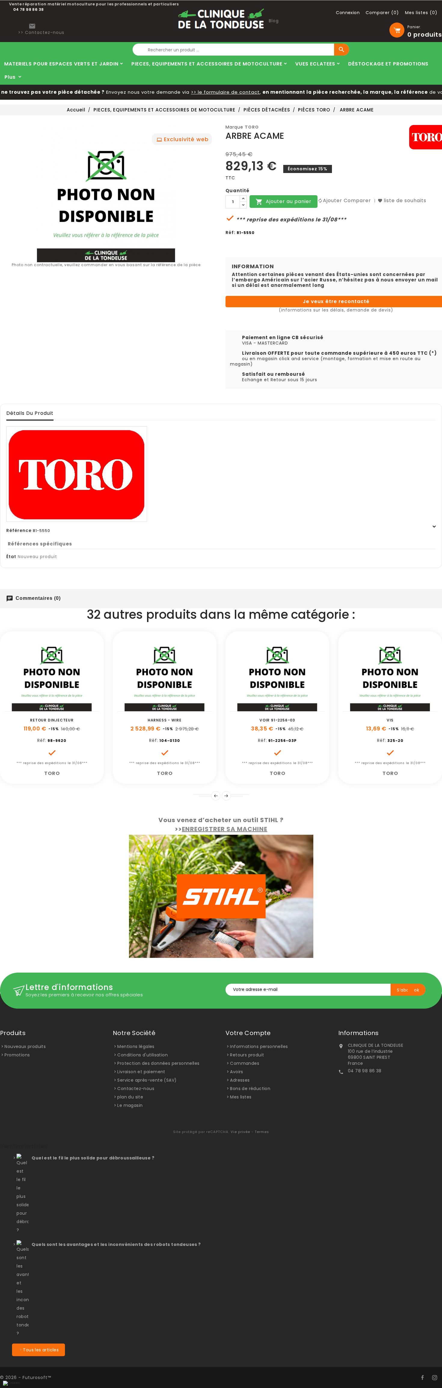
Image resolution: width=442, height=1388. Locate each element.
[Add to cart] (32, 708)
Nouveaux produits (25, 1046)
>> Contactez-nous (41, 32)
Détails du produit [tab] (30, 413)
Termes (262, 1131)
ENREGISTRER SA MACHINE (224, 829)
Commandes (244, 1063)
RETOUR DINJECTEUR (52, 720)
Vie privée (240, 1131)
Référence (19, 530)
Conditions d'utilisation (142, 1055)
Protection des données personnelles (158, 1063)
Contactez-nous (135, 1089)
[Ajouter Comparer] (59, 708)
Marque (234, 127)
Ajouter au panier (284, 202)
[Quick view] (72, 708)
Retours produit (247, 1055)
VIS (390, 720)
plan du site (130, 1097)
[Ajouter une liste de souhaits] (45, 708)
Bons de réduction (250, 1089)
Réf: (230, 232)
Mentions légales (135, 1046)
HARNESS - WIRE (165, 720)
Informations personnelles (259, 1046)
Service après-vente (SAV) (146, 1080)
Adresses (240, 1080)
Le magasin (130, 1105)
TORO (252, 127)
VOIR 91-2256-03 (277, 720)
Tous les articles (41, 1350)
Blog (274, 21)
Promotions (17, 1055)
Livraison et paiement (141, 1072)
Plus (10, 77)
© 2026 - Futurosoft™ (25, 1377)
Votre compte (248, 1033)
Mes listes (240, 1097)
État (11, 556)
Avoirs (236, 1072)
